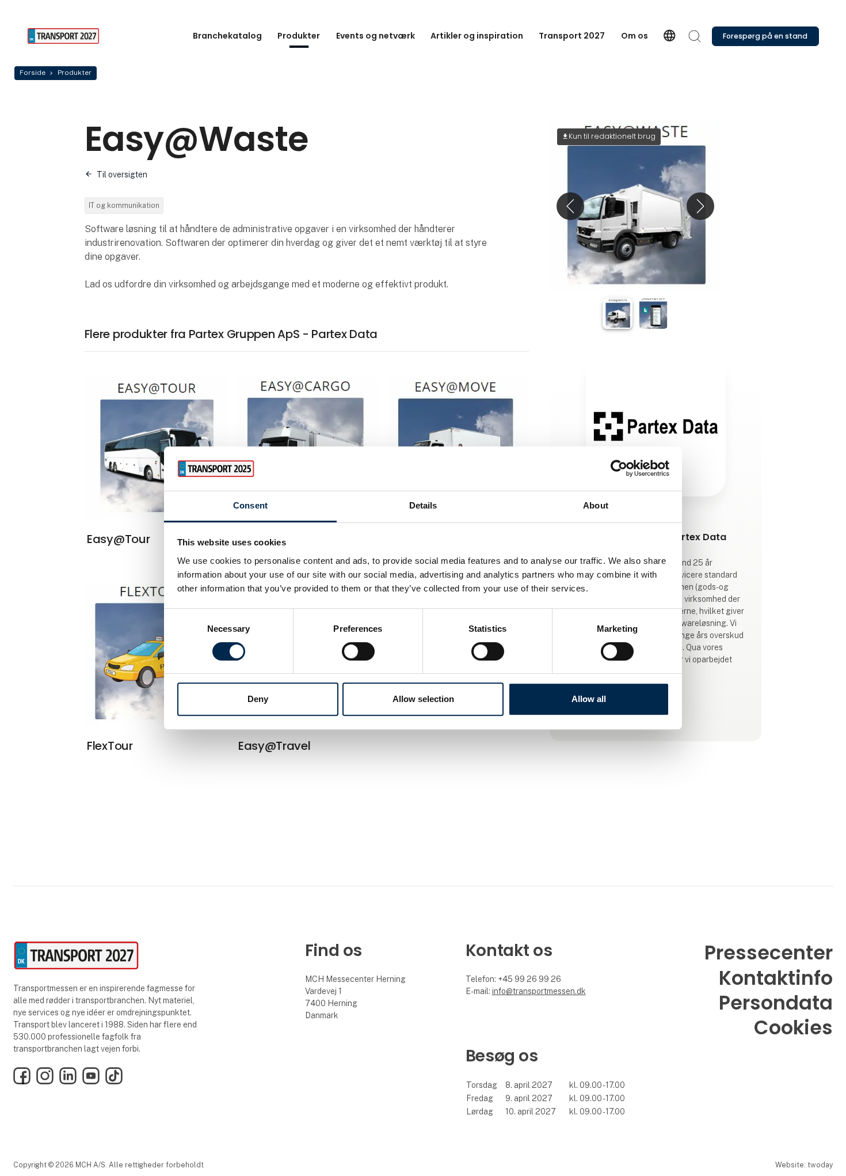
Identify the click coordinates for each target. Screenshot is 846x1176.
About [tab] (595, 505)
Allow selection (423, 699)
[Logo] (73, 36)
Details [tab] (423, 505)
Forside (32, 73)
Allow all (588, 699)
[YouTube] (91, 1081)
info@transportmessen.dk (539, 991)
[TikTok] (114, 1081)
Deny (257, 699)
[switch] (358, 651)
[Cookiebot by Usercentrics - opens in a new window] (619, 468)
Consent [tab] (250, 505)
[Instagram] (45, 1081)
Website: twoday (804, 1164)
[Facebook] (22, 1081)
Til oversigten (122, 174)
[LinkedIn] (68, 1081)
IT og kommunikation (124, 205)
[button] (570, 205)
